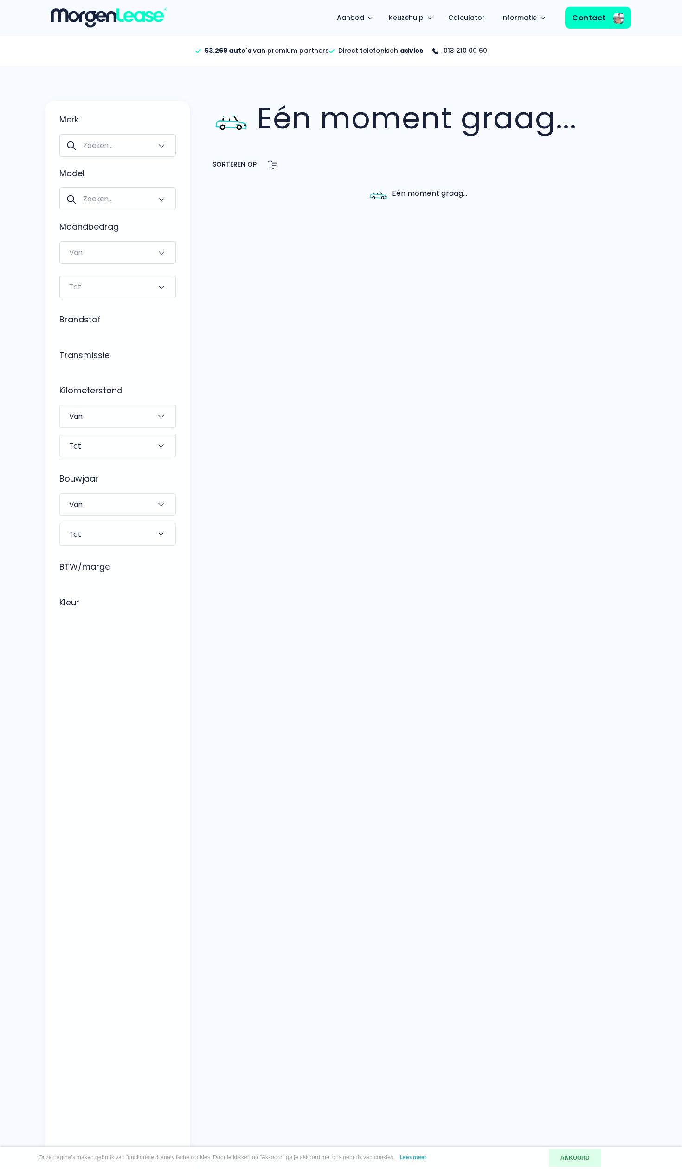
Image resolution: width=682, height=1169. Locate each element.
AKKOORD (575, 1158)
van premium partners (267, 50)
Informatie (519, 17)
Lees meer (413, 1158)
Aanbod (350, 17)
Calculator (466, 17)
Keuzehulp (406, 17)
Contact (590, 18)
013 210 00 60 (464, 50)
